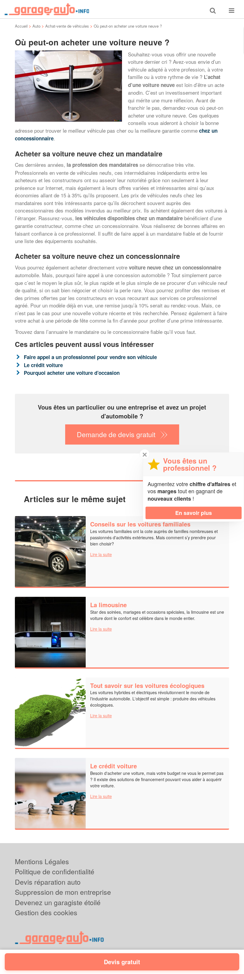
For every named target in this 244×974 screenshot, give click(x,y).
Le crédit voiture (43, 365)
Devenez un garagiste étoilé (58, 902)
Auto (36, 26)
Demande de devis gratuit (116, 434)
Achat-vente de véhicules (67, 26)
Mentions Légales (42, 861)
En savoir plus (193, 513)
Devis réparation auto (48, 882)
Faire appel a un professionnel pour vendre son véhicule (90, 357)
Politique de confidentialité (54, 871)
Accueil (21, 26)
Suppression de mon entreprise (63, 892)
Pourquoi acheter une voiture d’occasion (72, 372)
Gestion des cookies (46, 912)
